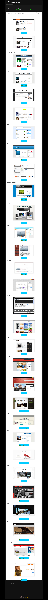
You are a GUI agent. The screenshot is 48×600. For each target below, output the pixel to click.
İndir (26, 33)
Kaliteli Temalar (31, 9)
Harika (29, 9)
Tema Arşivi (34, 9)
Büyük (24, 9)
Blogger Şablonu (18, 9)
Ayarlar (27, 410)
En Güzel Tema (26, 9)
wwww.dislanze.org (18, 596)
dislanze (26, 597)
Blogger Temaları (22, 9)
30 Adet (16, 9)
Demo (22, 33)
